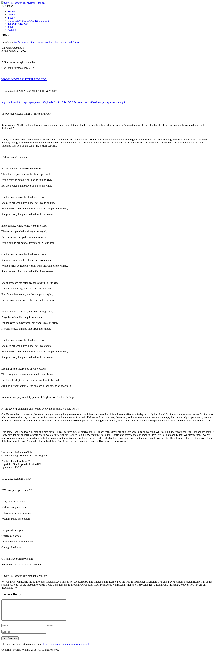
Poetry (11, 17)
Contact (12, 29)
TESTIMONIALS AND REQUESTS (28, 20)
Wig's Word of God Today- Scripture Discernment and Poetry (46, 42)
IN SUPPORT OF (18, 23)
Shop (11, 26)
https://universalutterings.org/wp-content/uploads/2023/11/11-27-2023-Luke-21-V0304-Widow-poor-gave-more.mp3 (63, 102)
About (11, 14)
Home (11, 11)
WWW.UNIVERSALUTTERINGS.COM (24, 79)
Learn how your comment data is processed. (66, 644)
